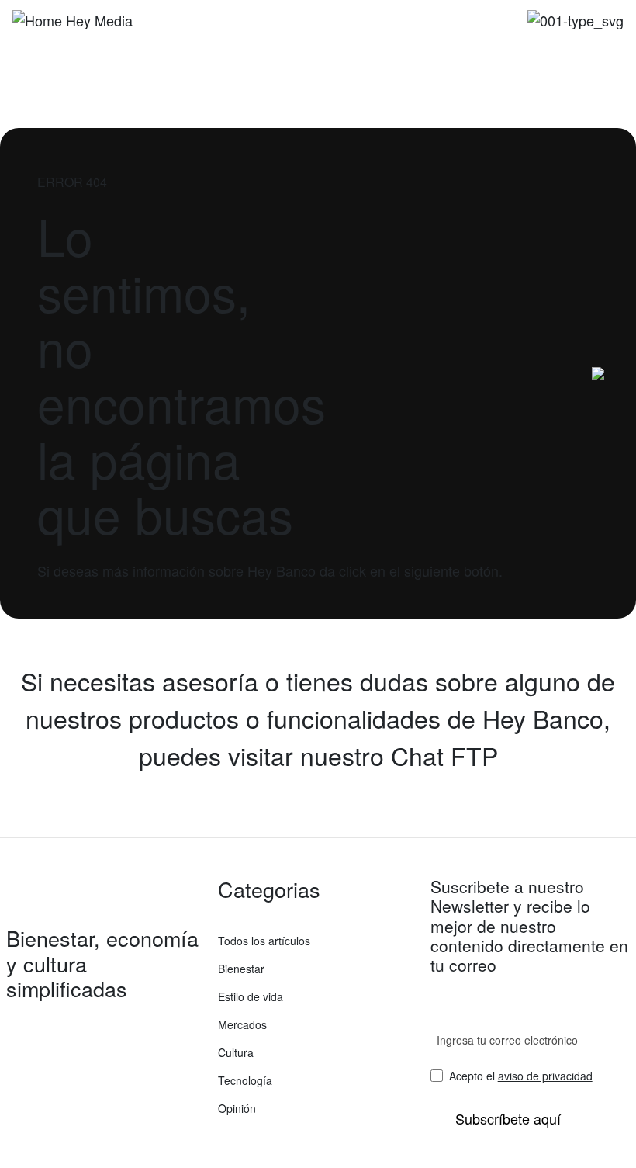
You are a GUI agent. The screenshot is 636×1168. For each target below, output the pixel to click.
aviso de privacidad (545, 1075)
